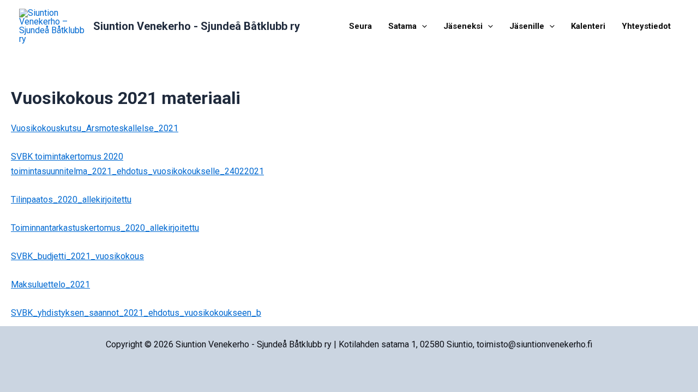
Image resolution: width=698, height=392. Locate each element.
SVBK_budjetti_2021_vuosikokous (77, 256)
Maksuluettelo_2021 (50, 284)
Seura (360, 26)
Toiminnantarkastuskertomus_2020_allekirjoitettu (105, 228)
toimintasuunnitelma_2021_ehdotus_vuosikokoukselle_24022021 (137, 171)
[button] (422, 26)
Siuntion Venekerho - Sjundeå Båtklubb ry (196, 26)
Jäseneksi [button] (463, 26)
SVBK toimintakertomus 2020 (67, 156)
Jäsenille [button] (526, 26)
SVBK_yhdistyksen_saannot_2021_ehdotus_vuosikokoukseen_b (136, 313)
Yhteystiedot (646, 26)
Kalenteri (588, 26)
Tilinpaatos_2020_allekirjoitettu (71, 199)
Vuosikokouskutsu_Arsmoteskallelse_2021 (94, 128)
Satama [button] (402, 26)
